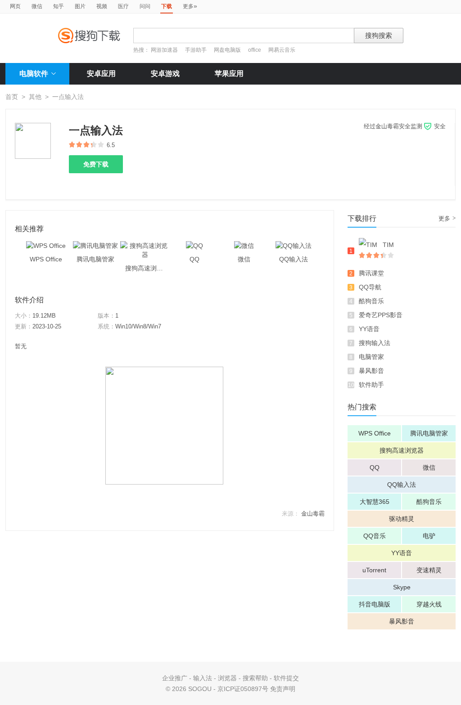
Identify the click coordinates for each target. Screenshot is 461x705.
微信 (37, 6)
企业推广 (174, 678)
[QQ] (194, 245)
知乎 (58, 6)
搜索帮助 (255, 678)
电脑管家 (371, 356)
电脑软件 (33, 73)
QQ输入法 (401, 484)
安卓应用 (101, 73)
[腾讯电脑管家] (95, 245)
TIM (388, 244)
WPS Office (374, 433)
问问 (145, 6)
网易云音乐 (281, 50)
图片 (80, 6)
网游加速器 (164, 50)
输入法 (202, 678)
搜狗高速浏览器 (402, 450)
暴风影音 (371, 370)
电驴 (429, 535)
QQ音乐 (374, 535)
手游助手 (196, 50)
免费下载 (95, 164)
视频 (101, 6)
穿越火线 (429, 604)
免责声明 (282, 688)
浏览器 (227, 678)
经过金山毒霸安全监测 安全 (405, 126)
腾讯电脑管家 (429, 433)
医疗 (123, 6)
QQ (375, 467)
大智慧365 (374, 501)
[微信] (244, 245)
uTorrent (374, 570)
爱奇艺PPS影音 (380, 315)
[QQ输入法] (294, 245)
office (255, 50)
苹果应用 (229, 73)
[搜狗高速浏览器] (145, 245)
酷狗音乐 (371, 301)
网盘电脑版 (227, 50)
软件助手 (371, 384)
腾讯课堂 (371, 273)
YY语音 (369, 328)
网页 (15, 6)
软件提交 (286, 678)
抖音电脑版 (374, 604)
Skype (402, 587)
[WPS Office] (46, 245)
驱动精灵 (401, 518)
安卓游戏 (165, 73)
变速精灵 (429, 570)
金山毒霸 (313, 513)
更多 (190, 5)
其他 (35, 96)
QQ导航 (370, 287)
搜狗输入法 (374, 342)
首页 (11, 96)
